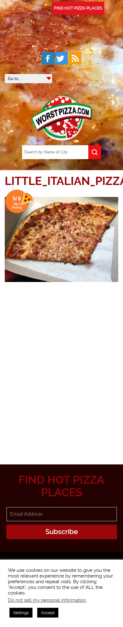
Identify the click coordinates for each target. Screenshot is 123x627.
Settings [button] (21, 612)
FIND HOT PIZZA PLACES (78, 8)
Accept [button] (48, 612)
